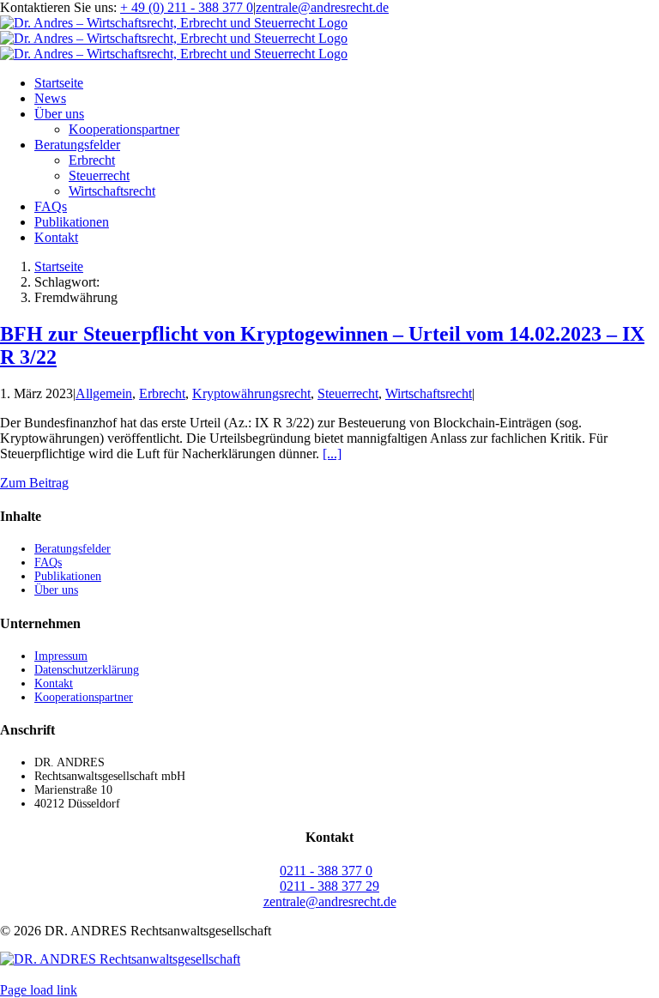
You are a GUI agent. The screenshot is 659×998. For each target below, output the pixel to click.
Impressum (61, 656)
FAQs (48, 562)
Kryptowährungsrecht (251, 393)
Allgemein (104, 393)
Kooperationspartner (83, 697)
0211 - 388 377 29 (329, 886)
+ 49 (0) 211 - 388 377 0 (186, 7)
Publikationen (67, 576)
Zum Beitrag (34, 482)
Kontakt (53, 683)
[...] (332, 453)
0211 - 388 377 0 (326, 870)
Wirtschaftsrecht (428, 393)
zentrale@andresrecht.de (322, 7)
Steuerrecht (347, 393)
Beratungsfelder (72, 548)
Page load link (38, 990)
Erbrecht (162, 393)
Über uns (56, 590)
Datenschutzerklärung (86, 669)
